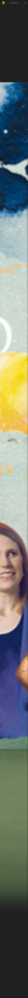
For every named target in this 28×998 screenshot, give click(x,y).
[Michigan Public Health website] (3, 3)
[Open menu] (24, 2)
